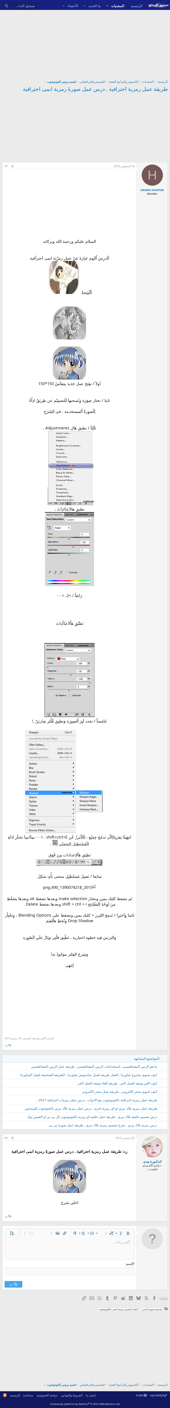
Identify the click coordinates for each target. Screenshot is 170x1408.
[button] (107, 6)
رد (6, 1045)
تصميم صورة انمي (152, 1309)
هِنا (53, 954)
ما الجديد (94, 6)
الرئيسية (136, 6)
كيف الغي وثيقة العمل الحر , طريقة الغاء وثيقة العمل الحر (117, 1083)
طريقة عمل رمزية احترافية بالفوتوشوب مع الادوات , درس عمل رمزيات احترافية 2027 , (97, 1100)
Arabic (140, 1395)
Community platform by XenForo (85, 1404)
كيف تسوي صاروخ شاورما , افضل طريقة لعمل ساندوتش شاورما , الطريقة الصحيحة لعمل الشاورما (88, 1075)
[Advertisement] (85, 43)
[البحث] (6, 6)
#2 (6, 1138)
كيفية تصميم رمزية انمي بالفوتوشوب (118, 1309)
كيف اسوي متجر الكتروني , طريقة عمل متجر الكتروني (119, 1091)
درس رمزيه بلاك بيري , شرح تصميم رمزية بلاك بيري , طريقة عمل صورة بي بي (103, 1125)
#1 (6, 166)
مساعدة (28, 1395)
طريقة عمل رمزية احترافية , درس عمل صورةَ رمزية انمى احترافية (95, 88)
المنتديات (117, 6)
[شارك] (12, 166)
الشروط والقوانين (72, 1395)
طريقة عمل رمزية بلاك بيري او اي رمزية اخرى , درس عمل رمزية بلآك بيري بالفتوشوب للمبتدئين (91, 1108)
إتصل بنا (91, 1395)
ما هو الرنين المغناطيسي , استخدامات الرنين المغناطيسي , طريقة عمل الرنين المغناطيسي (94, 1066)
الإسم (130, 1263)
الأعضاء (73, 6)
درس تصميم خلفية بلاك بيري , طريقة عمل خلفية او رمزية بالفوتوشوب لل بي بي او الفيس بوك (92, 1116)
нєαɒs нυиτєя (152, 189)
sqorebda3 (157, 1395)
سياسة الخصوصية (47, 1395)
